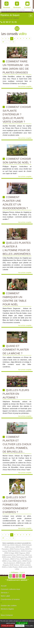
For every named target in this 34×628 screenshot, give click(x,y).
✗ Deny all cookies (7, 625)
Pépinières (10, 16)
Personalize (20, 625)
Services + (5, 593)
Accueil (3, 586)
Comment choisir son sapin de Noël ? (17, 160)
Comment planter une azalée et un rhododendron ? (15, 203)
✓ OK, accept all (22, 623)
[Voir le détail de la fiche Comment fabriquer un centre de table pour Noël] (17, 284)
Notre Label (5, 596)
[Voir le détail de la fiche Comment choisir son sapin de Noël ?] (17, 150)
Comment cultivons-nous (10, 589)
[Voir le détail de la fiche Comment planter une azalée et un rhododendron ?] (17, 188)
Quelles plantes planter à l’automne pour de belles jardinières (17, 248)
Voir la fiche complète (24, 86)
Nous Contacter (7, 615)
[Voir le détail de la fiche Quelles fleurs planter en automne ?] (17, 381)
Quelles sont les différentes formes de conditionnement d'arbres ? (15, 504)
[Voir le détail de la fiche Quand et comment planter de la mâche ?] (17, 337)
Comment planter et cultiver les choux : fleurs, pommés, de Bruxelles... (17, 444)
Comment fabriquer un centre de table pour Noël (15, 299)
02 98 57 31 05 (9, 22)
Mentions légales (7, 609)
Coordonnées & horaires (10, 599)
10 (3, 42)
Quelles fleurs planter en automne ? (16, 394)
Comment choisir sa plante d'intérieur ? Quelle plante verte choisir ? (17, 114)
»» (13, 42)
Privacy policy (29, 625)
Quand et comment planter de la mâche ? (16, 350)
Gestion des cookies (9, 606)
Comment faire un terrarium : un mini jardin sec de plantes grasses (16, 67)
